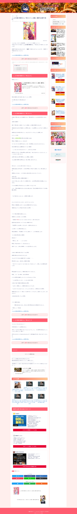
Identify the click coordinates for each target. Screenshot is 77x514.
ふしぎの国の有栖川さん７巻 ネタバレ (21, 68)
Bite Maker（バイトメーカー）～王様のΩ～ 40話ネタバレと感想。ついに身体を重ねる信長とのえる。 (29, 388)
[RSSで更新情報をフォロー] (42, 484)
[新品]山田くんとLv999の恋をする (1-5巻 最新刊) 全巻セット (60, 100)
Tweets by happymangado (56, 126)
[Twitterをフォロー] (17, 484)
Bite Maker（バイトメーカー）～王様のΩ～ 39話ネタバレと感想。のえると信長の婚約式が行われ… (41, 388)
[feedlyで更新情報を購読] (29, 484)
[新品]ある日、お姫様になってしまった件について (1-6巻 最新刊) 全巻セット (60, 76)
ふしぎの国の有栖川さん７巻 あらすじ (21, 67)
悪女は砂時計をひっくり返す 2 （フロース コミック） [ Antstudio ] (60, 112)
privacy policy (38, 511)
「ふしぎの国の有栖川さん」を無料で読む (20, 55)
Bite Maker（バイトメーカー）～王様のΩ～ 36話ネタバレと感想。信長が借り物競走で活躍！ (41, 401)
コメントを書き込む (30, 354)
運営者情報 (46, 511)
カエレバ (61, 78)
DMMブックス (58, 154)
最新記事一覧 (42, 511)
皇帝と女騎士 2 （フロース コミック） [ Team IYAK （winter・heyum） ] (60, 88)
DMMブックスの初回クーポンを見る (29, 446)
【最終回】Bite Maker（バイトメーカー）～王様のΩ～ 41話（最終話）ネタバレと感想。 (17, 390)
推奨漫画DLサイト (32, 511)
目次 (17, 65)
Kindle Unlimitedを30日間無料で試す (29, 466)
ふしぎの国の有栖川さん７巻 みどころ (21, 69)
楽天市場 (60, 92)
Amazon (60, 94)
